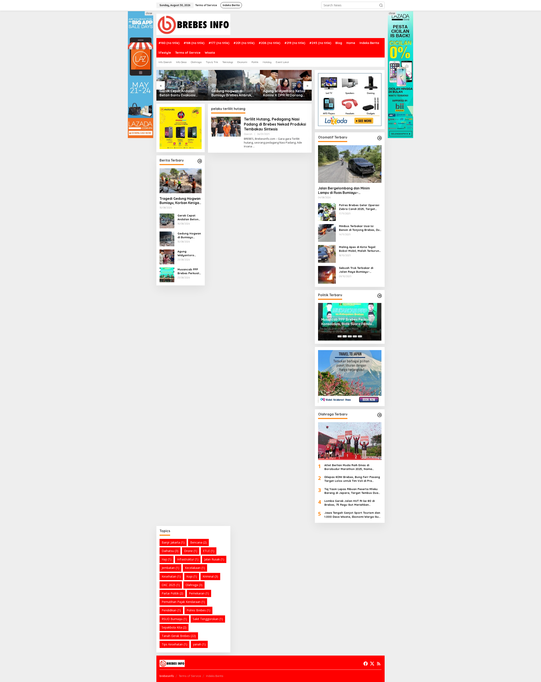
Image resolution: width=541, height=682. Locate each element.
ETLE (208, 551)
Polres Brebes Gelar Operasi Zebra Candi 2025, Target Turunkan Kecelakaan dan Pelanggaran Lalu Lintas (359, 207)
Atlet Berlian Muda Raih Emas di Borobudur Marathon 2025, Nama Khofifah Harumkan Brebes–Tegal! (348, 467)
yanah (199, 644)
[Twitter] (372, 663)
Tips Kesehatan (174, 644)
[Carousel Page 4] (355, 336)
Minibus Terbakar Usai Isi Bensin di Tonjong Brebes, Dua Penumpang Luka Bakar (360, 228)
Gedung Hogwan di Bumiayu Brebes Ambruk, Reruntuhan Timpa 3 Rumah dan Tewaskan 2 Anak (182, 93)
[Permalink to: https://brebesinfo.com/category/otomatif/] (379, 138)
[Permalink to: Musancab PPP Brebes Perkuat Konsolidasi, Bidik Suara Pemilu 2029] (286, 85)
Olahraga (194, 585)
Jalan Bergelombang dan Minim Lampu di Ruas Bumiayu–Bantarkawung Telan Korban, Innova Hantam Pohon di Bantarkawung (347, 190)
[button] (381, 5)
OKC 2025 (171, 585)
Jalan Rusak (214, 559)
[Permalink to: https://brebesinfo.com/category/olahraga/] (379, 415)
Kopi (191, 576)
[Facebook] (365, 663)
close (149, 13)
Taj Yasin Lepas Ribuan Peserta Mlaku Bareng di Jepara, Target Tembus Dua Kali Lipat (351, 491)
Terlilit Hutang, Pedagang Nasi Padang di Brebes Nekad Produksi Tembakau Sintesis (275, 124)
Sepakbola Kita (174, 627)
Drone (190, 551)
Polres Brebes (198, 610)
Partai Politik (172, 593)
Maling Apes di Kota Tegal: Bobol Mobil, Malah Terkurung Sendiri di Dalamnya (360, 249)
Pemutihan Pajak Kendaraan (183, 602)
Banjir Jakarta (173, 542)
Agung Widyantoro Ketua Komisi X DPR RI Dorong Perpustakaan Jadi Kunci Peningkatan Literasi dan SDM (232, 93)
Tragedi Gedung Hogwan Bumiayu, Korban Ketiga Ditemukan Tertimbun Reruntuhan (180, 200)
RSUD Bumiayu (174, 619)
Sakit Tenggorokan (208, 619)
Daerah (248, 134)
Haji (166, 559)
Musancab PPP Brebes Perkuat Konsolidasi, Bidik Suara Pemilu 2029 (284, 93)
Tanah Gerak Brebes (179, 636)
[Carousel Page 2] (345, 336)
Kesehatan (171, 576)
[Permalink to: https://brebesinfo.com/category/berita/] (199, 161)
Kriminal (210, 576)
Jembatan (170, 568)
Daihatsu (170, 551)
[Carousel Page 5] (360, 336)
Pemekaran (199, 593)
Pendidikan (171, 610)
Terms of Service (190, 676)
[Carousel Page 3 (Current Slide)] (350, 336)
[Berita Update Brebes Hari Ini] (193, 24)
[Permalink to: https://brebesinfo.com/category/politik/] (379, 295)
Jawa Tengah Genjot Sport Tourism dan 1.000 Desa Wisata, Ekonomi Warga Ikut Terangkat (352, 514)
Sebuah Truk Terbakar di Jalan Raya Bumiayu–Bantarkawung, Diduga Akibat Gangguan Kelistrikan (360, 270)
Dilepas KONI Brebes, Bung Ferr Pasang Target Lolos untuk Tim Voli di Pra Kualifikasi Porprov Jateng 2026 (352, 479)
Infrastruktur (187, 559)
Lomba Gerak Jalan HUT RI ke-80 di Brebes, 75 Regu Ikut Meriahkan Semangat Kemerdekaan (349, 503)
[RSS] (378, 663)
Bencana (198, 542)
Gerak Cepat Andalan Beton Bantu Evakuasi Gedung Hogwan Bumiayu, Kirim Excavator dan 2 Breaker (189, 217)
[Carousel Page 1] (339, 336)
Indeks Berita (214, 676)
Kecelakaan (195, 568)
